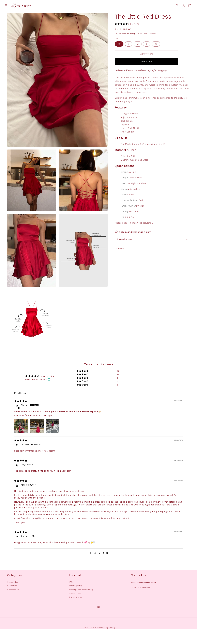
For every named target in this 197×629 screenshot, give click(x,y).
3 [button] (99, 552)
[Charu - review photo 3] (52, 426)
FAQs (71, 582)
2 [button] (95, 552)
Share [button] (121, 248)
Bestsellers (12, 585)
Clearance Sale (13, 589)
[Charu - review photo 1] (21, 426)
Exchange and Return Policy (81, 589)
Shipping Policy (75, 585)
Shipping (131, 33)
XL (156, 44)
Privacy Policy (75, 593)
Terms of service (76, 597)
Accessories (12, 582)
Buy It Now (146, 61)
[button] (6, 5)
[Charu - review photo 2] (37, 426)
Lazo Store (93, 627)
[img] (20, 401)
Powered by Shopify (106, 627)
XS (119, 44)
